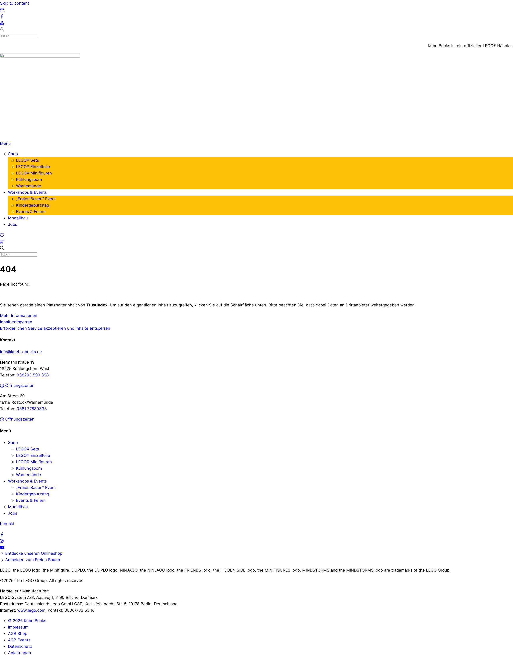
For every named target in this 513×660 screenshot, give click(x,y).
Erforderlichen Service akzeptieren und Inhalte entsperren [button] (55, 328)
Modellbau (18, 218)
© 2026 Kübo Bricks (27, 620)
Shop (13, 153)
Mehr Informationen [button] (18, 315)
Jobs (12, 224)
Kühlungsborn (29, 179)
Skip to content (14, 3)
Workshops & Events (27, 192)
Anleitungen (19, 652)
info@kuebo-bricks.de (21, 351)
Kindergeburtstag (32, 205)
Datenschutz (20, 646)
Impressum (18, 627)
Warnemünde (28, 186)
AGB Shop (17, 633)
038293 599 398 (33, 375)
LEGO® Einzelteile (33, 166)
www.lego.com (31, 610)
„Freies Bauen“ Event (36, 198)
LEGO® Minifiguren (34, 173)
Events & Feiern (31, 211)
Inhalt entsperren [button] (16, 321)
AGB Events (19, 640)
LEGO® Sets (27, 160)
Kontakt (7, 523)
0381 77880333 (32, 408)
